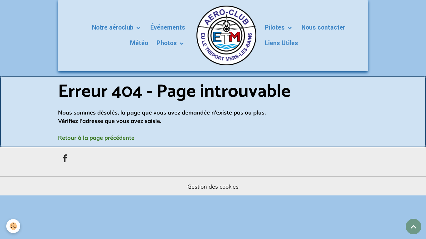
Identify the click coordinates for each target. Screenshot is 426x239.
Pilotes (275, 27)
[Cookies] (13, 226)
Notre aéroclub (113, 27)
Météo (139, 43)
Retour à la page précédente (96, 137)
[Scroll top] (413, 226)
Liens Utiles (281, 43)
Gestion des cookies (213, 186)
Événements (167, 27)
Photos (167, 43)
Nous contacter (323, 27)
